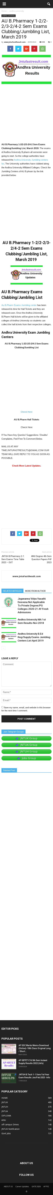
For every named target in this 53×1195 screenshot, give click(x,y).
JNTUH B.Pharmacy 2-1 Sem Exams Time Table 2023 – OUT (12, 559)
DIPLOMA (6, 1115)
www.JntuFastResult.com (14, 42)
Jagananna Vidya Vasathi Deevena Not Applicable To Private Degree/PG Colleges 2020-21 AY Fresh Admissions (33, 605)
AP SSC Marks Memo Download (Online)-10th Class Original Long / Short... (35, 1048)
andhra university (8, 16)
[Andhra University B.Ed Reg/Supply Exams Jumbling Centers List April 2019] (8, 637)
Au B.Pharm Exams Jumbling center (19, 305)
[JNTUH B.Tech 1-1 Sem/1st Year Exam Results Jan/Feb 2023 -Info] (8, 1078)
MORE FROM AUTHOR (35, 591)
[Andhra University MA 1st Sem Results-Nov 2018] (8, 623)
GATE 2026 (36, 1186)
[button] (49, 4)
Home (4, 11)
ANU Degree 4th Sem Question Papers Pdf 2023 (41, 559)
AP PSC (46, 1186)
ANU (3, 1120)
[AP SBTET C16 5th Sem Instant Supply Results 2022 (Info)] (8, 1064)
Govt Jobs (6, 1133)
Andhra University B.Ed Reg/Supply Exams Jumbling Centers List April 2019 (34, 637)
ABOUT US (8, 1186)
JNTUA (4, 1111)
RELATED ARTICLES (12, 591)
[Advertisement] (26, 114)
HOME (4, 1097)
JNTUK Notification (10, 1129)
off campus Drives (10, 1124)
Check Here (26, 412)
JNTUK (4, 1102)
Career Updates (22, 1186)
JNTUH (4, 1106)
